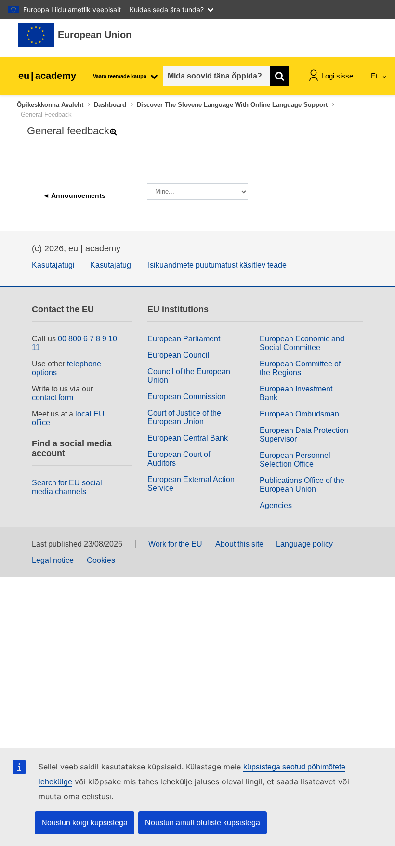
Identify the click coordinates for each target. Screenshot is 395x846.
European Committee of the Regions (300, 368)
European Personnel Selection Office (295, 459)
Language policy (304, 544)
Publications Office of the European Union (302, 484)
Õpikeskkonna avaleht (50, 104)
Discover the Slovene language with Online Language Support (232, 104)
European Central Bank (187, 438)
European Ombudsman (299, 414)
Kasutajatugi (53, 265)
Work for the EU (175, 544)
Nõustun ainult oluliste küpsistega (202, 823)
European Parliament (183, 339)
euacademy (47, 75)
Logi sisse (337, 76)
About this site (239, 544)
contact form (52, 397)
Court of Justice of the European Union (184, 417)
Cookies (101, 560)
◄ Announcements (74, 195)
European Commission (186, 396)
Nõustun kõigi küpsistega (84, 823)
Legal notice (53, 560)
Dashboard (110, 104)
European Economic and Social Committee (302, 343)
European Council (178, 355)
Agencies (276, 505)
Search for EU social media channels (67, 487)
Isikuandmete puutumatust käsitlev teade (217, 265)
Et (375, 76)
